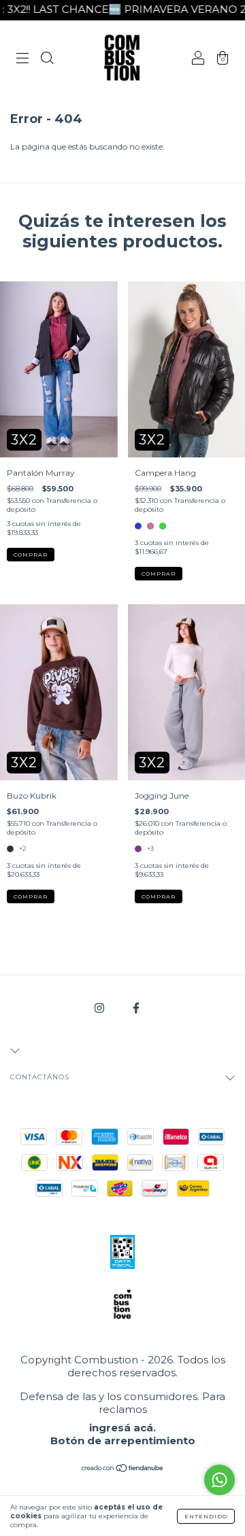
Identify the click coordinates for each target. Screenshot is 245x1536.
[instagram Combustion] (100, 1007)
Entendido (205, 1516)
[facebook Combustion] (136, 1007)
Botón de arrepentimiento (122, 1440)
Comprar (31, 554)
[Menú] (22, 59)
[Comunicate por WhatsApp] (219, 1480)
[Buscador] (47, 59)
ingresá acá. (122, 1427)
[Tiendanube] (122, 1470)
